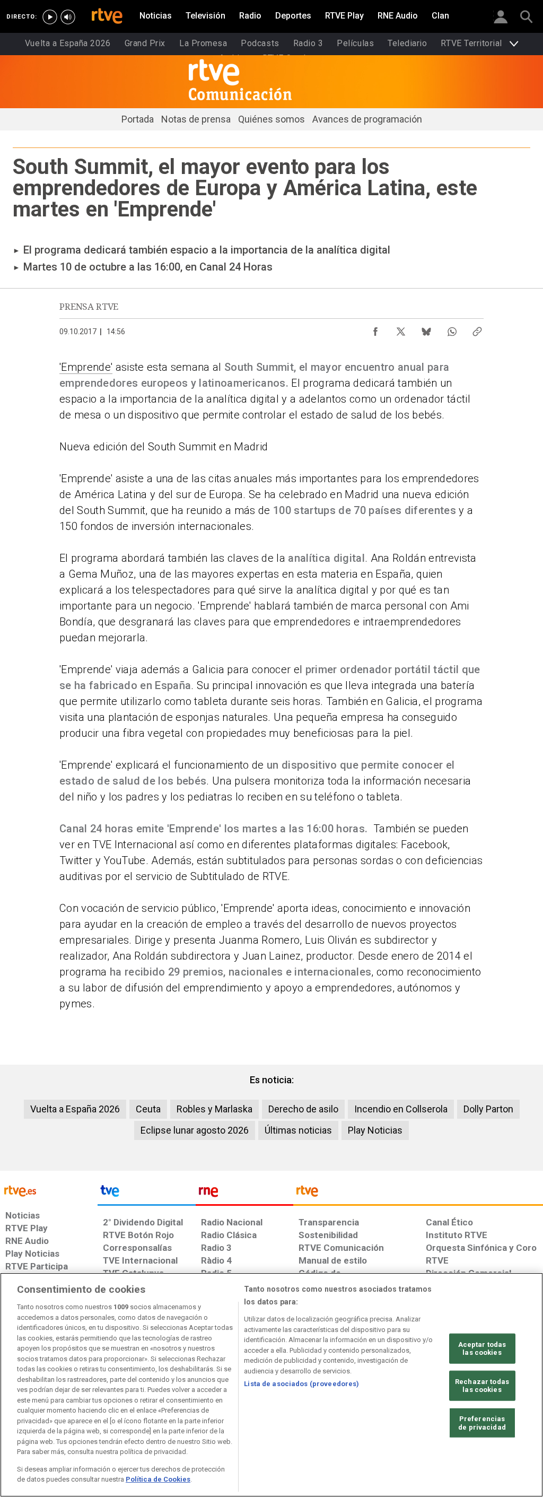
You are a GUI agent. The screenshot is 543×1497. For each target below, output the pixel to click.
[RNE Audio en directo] (67, 17)
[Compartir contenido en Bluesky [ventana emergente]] (426, 329)
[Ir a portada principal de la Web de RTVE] (49, 1190)
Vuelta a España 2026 (75, 1109)
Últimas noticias (298, 1130)
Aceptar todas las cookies (482, 1348)
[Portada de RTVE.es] (107, 17)
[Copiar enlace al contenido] (477, 329)
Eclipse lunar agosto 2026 (195, 1130)
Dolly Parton (488, 1109)
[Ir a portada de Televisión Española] (146, 1193)
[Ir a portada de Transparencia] (418, 1193)
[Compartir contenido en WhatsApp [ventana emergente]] (452, 329)
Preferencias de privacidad (482, 1423)
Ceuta (148, 1109)
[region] (271, 1385)
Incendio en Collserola (401, 1109)
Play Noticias (375, 1130)
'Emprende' (85, 367)
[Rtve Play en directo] (49, 17)
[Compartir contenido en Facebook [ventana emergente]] (375, 329)
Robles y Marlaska (214, 1109)
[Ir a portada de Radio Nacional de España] (244, 1193)
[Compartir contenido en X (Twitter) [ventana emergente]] (401, 329)
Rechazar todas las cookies (482, 1386)
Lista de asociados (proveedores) (301, 1384)
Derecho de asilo (303, 1109)
